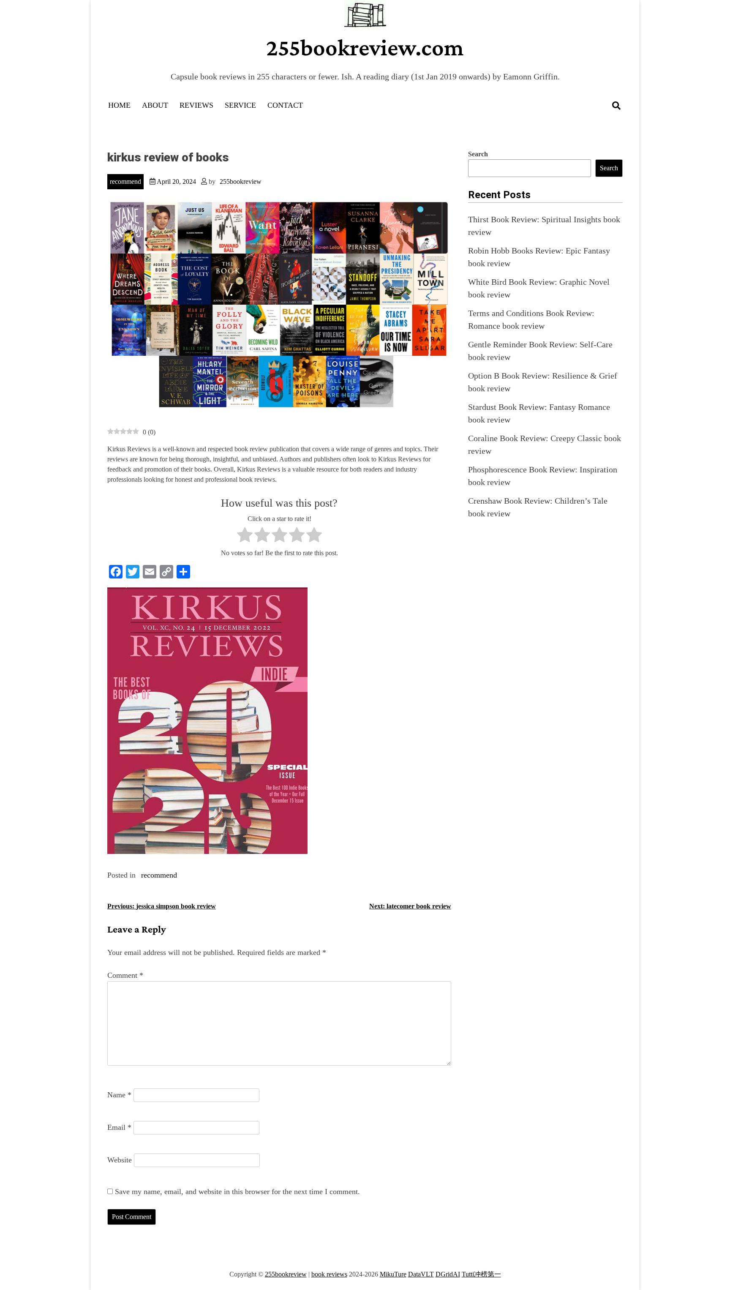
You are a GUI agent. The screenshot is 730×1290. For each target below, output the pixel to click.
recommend (125, 181)
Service (240, 105)
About (155, 105)
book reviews (329, 1274)
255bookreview (240, 181)
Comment (125, 975)
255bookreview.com (365, 47)
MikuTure (393, 1274)
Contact (285, 105)
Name (119, 1095)
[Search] (616, 105)
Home (119, 105)
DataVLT (421, 1274)
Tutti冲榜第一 (481, 1274)
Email (119, 1127)
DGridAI (448, 1274)
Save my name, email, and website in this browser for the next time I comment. (237, 1191)
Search (478, 154)
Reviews (196, 105)
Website (119, 1160)
